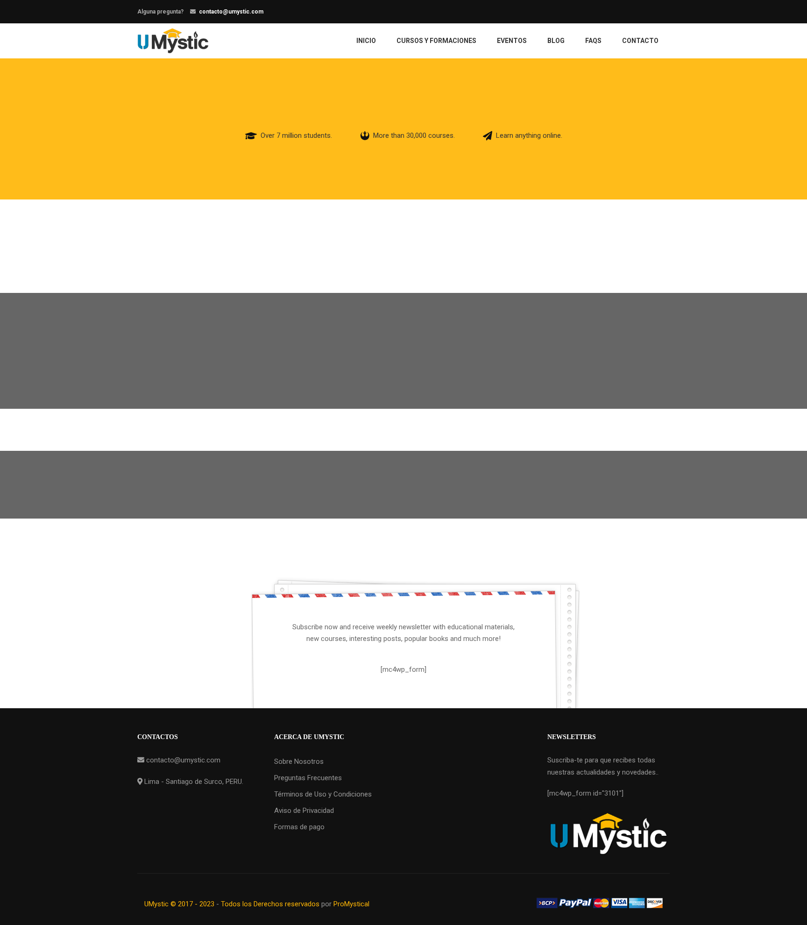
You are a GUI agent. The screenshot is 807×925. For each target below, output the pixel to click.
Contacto (640, 40)
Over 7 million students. (296, 135)
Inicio (366, 40)
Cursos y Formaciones (436, 40)
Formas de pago (299, 827)
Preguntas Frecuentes (308, 778)
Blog (556, 40)
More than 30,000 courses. (414, 135)
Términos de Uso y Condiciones (323, 794)
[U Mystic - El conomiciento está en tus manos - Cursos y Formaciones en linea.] (173, 41)
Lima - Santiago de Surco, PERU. (192, 781)
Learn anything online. (529, 135)
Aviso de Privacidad (304, 810)
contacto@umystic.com (231, 11)
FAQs (593, 40)
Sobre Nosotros (299, 761)
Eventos (512, 40)
